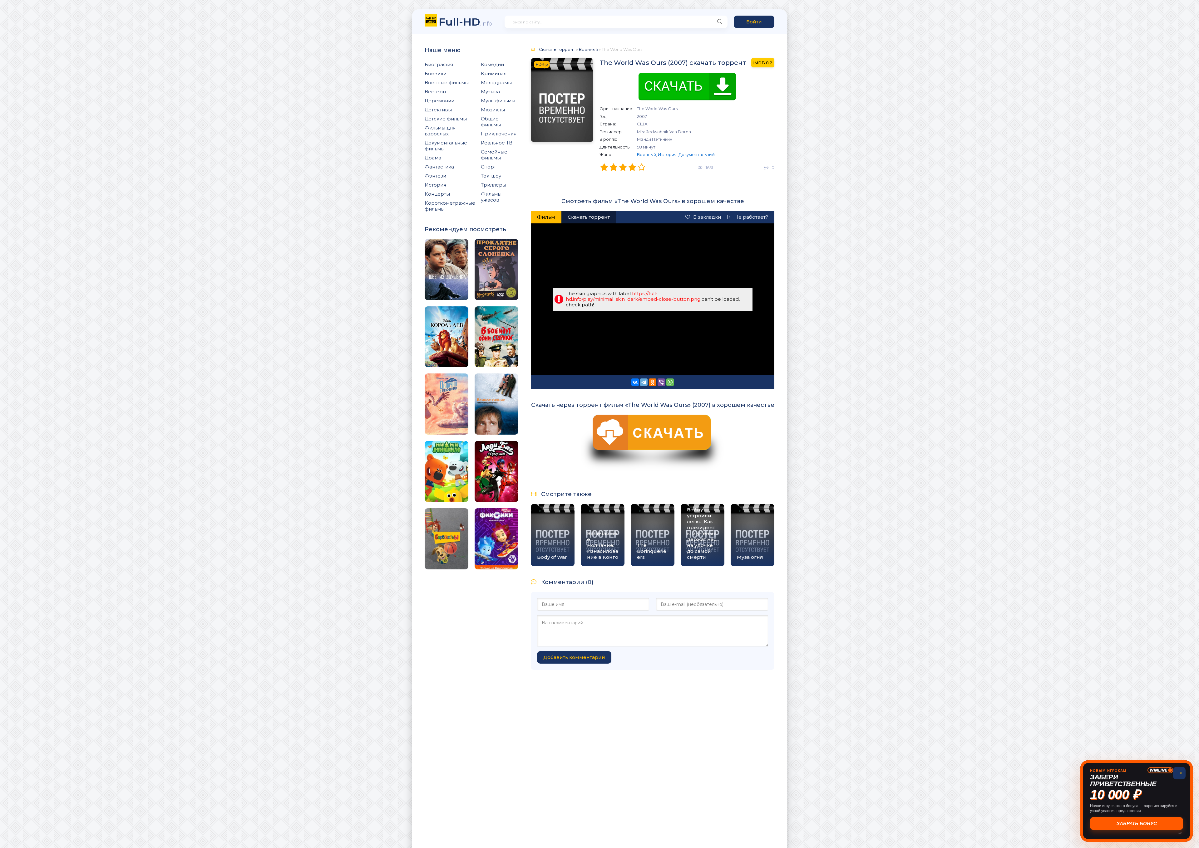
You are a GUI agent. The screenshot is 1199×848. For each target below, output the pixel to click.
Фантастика (439, 167)
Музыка (490, 92)
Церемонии (439, 101)
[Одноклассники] (652, 382)
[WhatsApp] (670, 382)
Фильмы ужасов (491, 197)
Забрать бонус (1137, 823)
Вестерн (435, 92)
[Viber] (661, 382)
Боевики (436, 73)
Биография (439, 64)
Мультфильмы (498, 101)
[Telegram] (644, 382)
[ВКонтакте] (635, 382)
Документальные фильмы (446, 146)
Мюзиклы (493, 110)
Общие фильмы (491, 122)
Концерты (437, 194)
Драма (433, 158)
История (435, 185)
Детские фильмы (446, 119)
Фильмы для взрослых (440, 131)
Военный (646, 154)
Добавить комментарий (574, 657)
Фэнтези (435, 176)
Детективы (438, 110)
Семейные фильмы (494, 155)
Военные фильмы (447, 82)
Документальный (696, 154)
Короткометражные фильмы (450, 206)
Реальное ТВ (496, 143)
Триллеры (493, 185)
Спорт (488, 167)
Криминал (493, 73)
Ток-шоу (491, 176)
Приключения (498, 134)
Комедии (492, 64)
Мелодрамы (496, 82)
